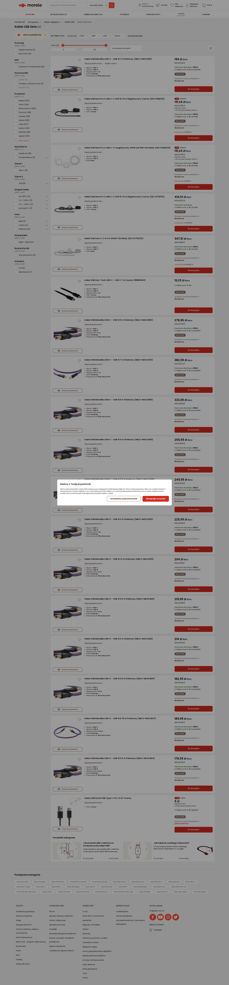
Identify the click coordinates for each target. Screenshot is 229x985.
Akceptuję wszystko (155, 498)
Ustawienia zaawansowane (123, 498)
